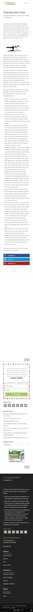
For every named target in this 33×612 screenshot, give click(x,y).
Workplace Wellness (9, 584)
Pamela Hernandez (10, 15)
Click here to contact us (10, 522)
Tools (4, 596)
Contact (5, 558)
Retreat (5, 580)
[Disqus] (16, 287)
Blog (5, 589)
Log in (13, 607)
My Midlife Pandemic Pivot (10, 421)
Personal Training (8, 574)
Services (7, 570)
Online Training (7, 577)
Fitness (27, 15)
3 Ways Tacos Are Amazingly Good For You (15, 437)
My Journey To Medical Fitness (11, 418)
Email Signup (7, 593)
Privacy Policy (7, 565)
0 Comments (7, 17)
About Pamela (7, 555)
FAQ (4, 562)
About (6, 551)
